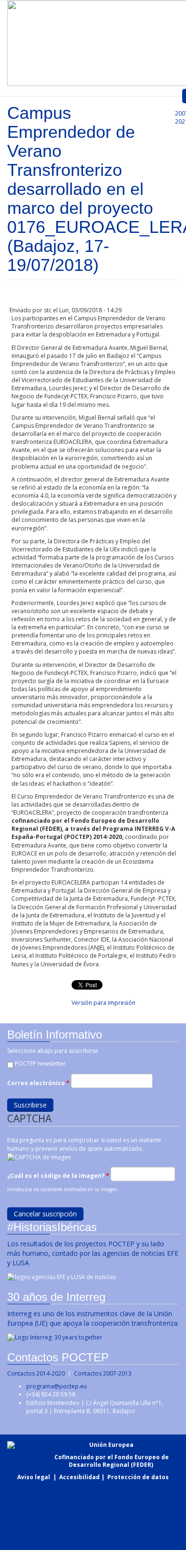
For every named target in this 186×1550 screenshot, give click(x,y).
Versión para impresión (103, 1003)
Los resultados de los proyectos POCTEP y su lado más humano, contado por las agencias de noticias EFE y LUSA (92, 1253)
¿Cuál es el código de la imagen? (58, 1176)
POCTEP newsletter (40, 1063)
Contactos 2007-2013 (103, 1373)
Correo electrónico (38, 1083)
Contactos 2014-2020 (36, 1373)
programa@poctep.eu (56, 1386)
